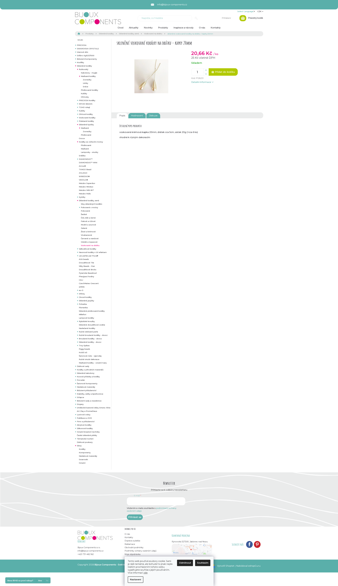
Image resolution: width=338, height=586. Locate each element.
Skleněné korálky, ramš (89, 200)
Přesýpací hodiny (86, 276)
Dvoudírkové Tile (86, 263)
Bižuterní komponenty (87, 59)
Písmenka (83, 307)
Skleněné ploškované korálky (92, 311)
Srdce (85, 87)
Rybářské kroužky (87, 321)
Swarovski (83, 459)
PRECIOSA (81, 45)
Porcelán (81, 380)
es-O (81, 290)
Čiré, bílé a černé (88, 218)
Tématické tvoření (85, 439)
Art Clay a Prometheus (87, 411)
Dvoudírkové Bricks (87, 270)
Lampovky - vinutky (89, 152)
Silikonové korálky (85, 428)
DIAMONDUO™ (86, 159)
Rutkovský (83, 69)
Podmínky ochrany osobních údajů (140, 551)
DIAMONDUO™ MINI (88, 162)
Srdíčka (82, 156)
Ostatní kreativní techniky (88, 432)
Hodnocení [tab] (137, 115)
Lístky (85, 83)
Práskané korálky (86, 121)
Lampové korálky (86, 318)
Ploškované (86, 135)
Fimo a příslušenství (85, 421)
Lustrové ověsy (83, 415)
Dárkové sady (83, 366)
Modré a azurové (88, 225)
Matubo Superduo (87, 183)
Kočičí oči (83, 352)
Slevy (79, 446)
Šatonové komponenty (87, 383)
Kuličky (84, 93)
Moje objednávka (132, 554)
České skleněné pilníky (87, 435)
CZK (259, 11)
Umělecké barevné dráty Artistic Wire (93, 408)
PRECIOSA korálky (87, 100)
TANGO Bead (85, 169)
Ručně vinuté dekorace (89, 359)
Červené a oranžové (90, 238)
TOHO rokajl (84, 107)
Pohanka (83, 304)
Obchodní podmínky (134, 547)
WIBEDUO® (84, 176)
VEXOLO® (83, 180)
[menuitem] (120, 27)
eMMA (82, 287)
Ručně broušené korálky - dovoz (93, 335)
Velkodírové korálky (87, 249)
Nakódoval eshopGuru (248, 566)
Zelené (84, 228)
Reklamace (130, 544)
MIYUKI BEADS (85, 104)
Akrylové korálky (84, 425)
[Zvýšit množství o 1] (206, 70)
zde (146, 573)
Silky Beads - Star (87, 266)
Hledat (196, 18)
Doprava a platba (132, 541)
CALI (81, 280)
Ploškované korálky (89, 90)
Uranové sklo (82, 52)
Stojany (80, 404)
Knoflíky (80, 62)
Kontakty (129, 537)
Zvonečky (87, 80)
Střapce (80, 397)
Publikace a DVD (84, 418)
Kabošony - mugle (89, 73)
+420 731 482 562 (86, 554)
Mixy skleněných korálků (91, 204)
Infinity (82, 294)
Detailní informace (201, 82)
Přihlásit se (134, 517)
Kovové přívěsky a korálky (88, 377)
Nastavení (135, 579)
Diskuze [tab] (153, 115)
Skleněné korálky (84, 66)
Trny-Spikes (84, 345)
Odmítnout (185, 563)
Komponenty (85, 452)
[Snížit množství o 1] (206, 74)
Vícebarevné (86, 235)
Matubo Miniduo (86, 187)
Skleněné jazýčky (86, 301)
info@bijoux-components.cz (90, 551)
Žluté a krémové (88, 232)
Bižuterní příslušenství (86, 390)
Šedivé (84, 214)
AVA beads (84, 259)
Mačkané (85, 128)
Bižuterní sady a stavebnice (89, 401)
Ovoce (82, 138)
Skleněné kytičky (86, 124)
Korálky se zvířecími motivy (91, 142)
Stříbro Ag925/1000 (85, 55)
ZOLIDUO (83, 173)
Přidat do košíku (225, 72)
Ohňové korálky (86, 114)
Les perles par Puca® (88, 256)
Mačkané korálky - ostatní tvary (93, 363)
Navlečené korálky (87, 328)
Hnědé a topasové (89, 242)
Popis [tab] (122, 115)
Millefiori (82, 314)
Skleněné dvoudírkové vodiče (92, 325)
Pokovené (85, 211)
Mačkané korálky (88, 76)
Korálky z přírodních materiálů (90, 370)
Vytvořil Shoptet (225, 566)
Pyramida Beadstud (88, 273)
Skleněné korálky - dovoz (90, 342)
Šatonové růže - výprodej (90, 356)
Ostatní (82, 463)
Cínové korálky (85, 297)
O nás (127, 534)
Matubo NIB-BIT (86, 190)
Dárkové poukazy (85, 442)
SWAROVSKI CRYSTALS (88, 49)
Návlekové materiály (86, 387)
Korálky (82, 449)
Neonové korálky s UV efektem (93, 252)
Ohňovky (85, 97)
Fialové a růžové (88, 221)
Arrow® (82, 166)
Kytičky (82, 197)
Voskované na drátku (90, 245)
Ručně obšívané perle (88, 332)
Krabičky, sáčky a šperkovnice (90, 394)
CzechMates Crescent (89, 283)
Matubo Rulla (85, 194)
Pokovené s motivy (89, 207)
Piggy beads (84, 349)
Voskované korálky (87, 118)
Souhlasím (202, 563)
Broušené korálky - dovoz (90, 339)
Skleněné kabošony (85, 373)
